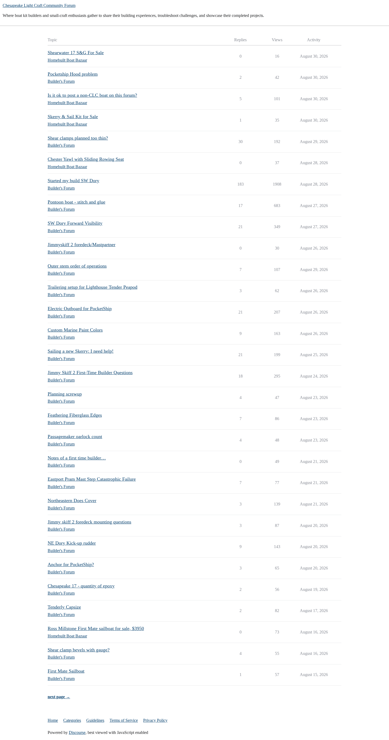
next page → (59, 697)
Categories (72, 720)
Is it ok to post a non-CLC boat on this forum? (92, 95)
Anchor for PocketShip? (71, 564)
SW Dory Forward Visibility (75, 223)
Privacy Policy (155, 720)
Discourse (77, 732)
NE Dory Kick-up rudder (72, 543)
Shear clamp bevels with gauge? (79, 649)
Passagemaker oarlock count (75, 436)
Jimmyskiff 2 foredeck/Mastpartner (81, 244)
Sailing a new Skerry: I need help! (81, 351)
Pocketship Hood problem (73, 74)
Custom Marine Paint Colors (75, 330)
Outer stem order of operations (77, 266)
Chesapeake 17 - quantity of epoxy (81, 586)
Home (53, 720)
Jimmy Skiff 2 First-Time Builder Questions (90, 372)
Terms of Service (124, 720)
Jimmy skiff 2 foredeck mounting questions (89, 522)
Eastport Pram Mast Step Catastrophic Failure (92, 479)
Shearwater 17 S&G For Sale (76, 52)
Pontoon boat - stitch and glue (76, 202)
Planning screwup (65, 394)
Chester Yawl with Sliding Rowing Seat (86, 159)
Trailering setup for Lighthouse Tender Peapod (92, 287)
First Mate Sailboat (66, 671)
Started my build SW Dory (73, 180)
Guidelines (95, 720)
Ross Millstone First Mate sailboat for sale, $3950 (96, 628)
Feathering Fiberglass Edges (75, 415)
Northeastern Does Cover (72, 500)
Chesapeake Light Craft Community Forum (39, 5)
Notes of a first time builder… (77, 458)
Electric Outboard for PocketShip (80, 308)
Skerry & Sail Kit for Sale (73, 116)
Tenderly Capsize (64, 607)
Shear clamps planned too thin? (78, 138)
